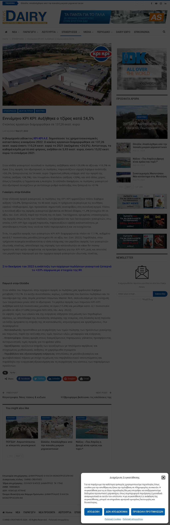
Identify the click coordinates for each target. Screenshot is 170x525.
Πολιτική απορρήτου (133, 519)
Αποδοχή (93, 511)
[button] (163, 477)
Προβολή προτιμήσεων (148, 511)
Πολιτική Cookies (113, 519)
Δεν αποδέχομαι (117, 511)
